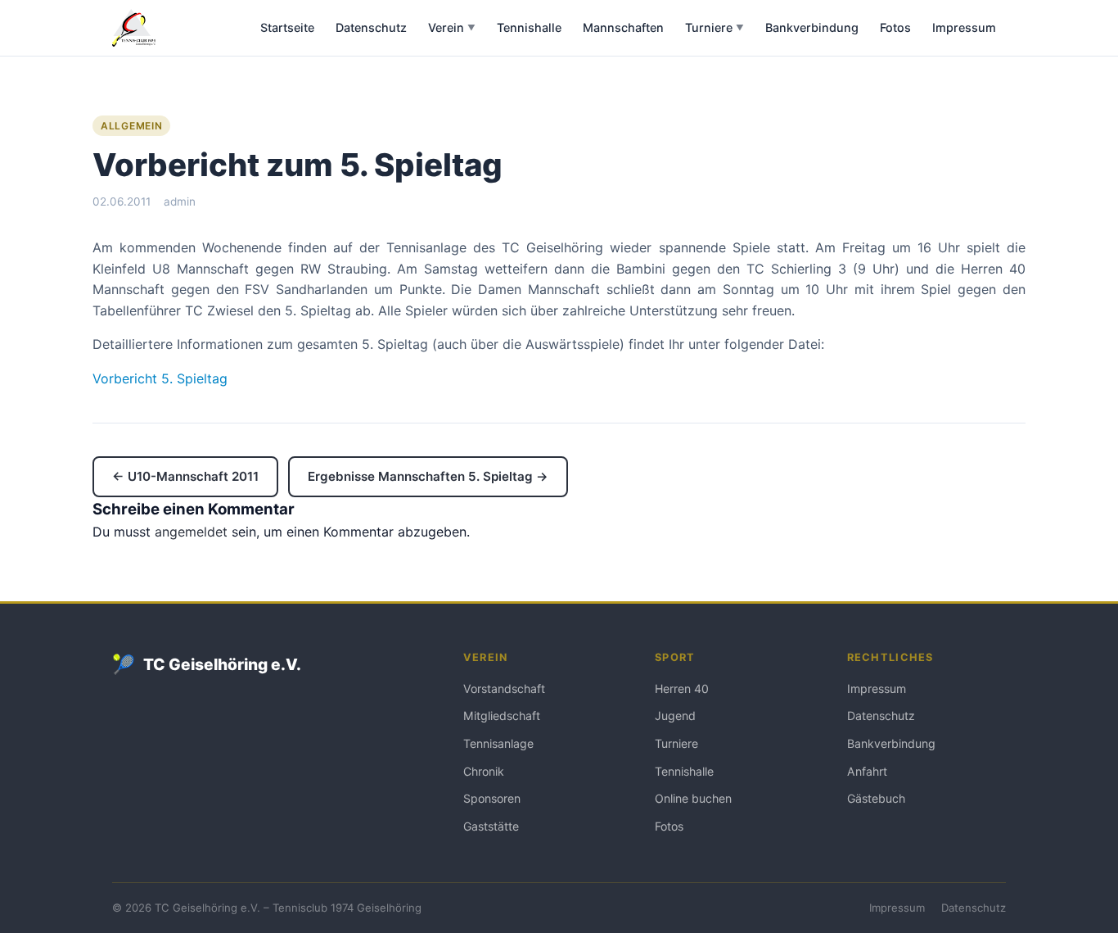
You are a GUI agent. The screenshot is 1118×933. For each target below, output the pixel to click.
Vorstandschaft (504, 688)
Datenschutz (371, 27)
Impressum (964, 27)
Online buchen (693, 798)
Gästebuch (876, 798)
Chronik (483, 771)
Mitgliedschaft (501, 715)
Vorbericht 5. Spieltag (160, 378)
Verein (452, 27)
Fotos (895, 27)
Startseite (287, 27)
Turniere (714, 27)
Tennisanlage (498, 743)
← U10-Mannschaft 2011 (185, 476)
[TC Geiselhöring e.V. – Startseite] (134, 28)
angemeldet (191, 531)
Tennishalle (529, 27)
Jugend (675, 715)
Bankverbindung (812, 27)
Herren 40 (682, 688)
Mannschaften (623, 27)
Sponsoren (492, 798)
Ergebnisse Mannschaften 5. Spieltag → (428, 476)
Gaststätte (491, 826)
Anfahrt (867, 771)
